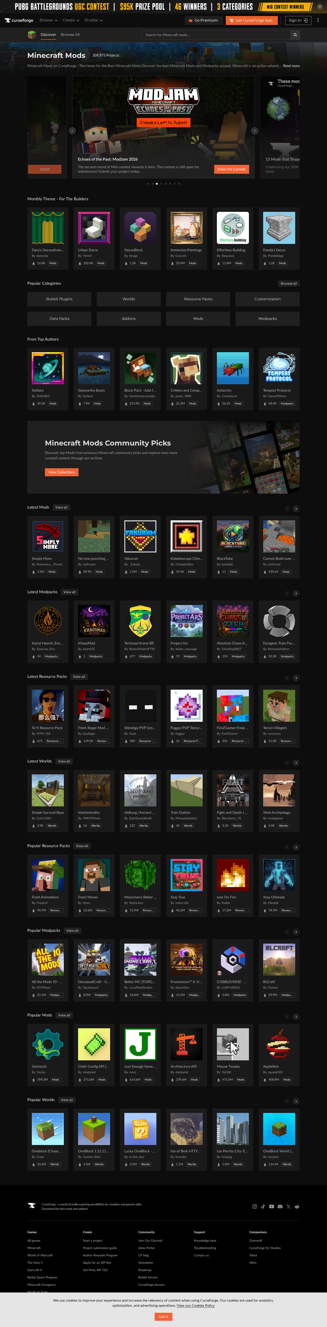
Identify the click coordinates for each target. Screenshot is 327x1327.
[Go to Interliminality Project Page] (94, 801)
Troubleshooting (205, 1248)
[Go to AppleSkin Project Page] (279, 1055)
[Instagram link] (254, 1206)
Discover (48, 35)
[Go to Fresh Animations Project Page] (47, 886)
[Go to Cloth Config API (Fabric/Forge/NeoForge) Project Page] (94, 1055)
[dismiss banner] (320, 6)
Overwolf (255, 1240)
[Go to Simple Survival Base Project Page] (47, 801)
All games (33, 1240)
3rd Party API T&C (95, 1270)
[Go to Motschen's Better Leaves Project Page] (140, 886)
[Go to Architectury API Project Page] (186, 1055)
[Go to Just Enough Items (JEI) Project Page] (140, 1055)
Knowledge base (205, 1240)
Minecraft (34, 1248)
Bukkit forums (148, 1277)
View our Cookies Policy (196, 1305)
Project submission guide (100, 1248)
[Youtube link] (271, 1206)
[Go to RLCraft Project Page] (279, 970)
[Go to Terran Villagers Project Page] (279, 716)
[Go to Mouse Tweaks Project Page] (232, 1055)
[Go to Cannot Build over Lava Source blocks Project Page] (279, 547)
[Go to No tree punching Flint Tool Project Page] (94, 547)
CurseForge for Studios (265, 1248)
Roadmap (144, 1270)
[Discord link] (280, 1206)
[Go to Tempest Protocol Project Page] (279, 379)
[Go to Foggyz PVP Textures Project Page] (186, 716)
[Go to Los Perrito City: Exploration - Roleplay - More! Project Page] (232, 1139)
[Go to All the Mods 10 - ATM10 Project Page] (47, 970)
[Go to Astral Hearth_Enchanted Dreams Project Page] (47, 632)
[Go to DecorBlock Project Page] (140, 238)
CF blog (143, 1255)
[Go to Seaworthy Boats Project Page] (94, 379)
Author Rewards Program (100, 1255)
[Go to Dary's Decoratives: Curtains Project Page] (47, 238)
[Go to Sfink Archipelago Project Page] (279, 801)
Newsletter (145, 1262)
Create (69, 20)
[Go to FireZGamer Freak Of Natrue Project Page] (232, 716)
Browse (46, 20)
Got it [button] (163, 1317)
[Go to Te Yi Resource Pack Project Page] (47, 716)
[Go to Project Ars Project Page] (186, 632)
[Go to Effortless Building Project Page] (232, 238)
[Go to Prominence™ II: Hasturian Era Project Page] (186, 970)
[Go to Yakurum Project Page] (140, 547)
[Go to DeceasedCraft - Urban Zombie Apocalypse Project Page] (94, 970)
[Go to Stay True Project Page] (186, 886)
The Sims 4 (34, 1262)
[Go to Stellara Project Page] (47, 379)
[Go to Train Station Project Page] (186, 801)
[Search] (295, 35)
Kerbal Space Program (42, 1277)
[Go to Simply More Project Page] (47, 547)
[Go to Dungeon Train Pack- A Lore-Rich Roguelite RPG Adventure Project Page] (279, 632)
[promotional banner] (163, 6)
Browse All (70, 35)
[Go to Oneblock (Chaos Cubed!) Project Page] (47, 1139)
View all (61, 507)
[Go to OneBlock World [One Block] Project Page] (279, 1139)
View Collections (61, 472)
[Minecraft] (31, 35)
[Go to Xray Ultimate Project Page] (279, 886)
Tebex (253, 1255)
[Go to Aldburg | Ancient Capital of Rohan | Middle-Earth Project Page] (140, 801)
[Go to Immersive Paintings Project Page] (186, 238)
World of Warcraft (40, 1255)
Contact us (201, 1255)
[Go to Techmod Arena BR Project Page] (140, 632)
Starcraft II (34, 1270)
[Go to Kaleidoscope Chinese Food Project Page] (186, 547)
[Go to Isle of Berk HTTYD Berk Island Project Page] (186, 1139)
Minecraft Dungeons (41, 1284)
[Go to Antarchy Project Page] (232, 379)
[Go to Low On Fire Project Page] (232, 886)
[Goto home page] (19, 20)
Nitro (252, 1262)
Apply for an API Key (97, 1262)
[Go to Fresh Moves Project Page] (94, 886)
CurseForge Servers (151, 1284)
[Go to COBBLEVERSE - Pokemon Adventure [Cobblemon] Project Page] (232, 970)
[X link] (288, 1206)
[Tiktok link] (263, 1206)
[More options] (318, 20)
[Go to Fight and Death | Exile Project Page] (232, 801)
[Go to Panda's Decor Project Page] (279, 238)
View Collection (220, 169)
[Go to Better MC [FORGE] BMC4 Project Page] (140, 970)
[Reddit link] (297, 1206)
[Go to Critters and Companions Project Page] (186, 379)
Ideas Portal (146, 1248)
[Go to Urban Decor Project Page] (94, 238)
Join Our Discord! (150, 1240)
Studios (91, 20)
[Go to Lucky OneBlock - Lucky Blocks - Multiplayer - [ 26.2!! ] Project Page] (140, 1139)
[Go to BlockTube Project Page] (232, 547)
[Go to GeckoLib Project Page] (47, 1055)
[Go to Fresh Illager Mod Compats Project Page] (94, 716)
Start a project (93, 1240)
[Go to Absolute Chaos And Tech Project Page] (232, 632)
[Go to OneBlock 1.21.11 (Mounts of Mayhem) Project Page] (94, 1139)
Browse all (289, 284)
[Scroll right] (296, 508)
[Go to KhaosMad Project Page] (94, 632)
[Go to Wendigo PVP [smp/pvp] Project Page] (140, 716)
